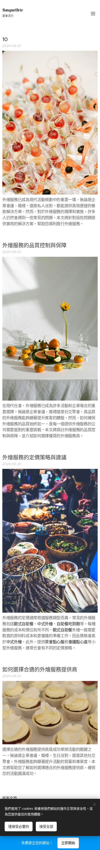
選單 (93, 13)
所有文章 (9, 798)
